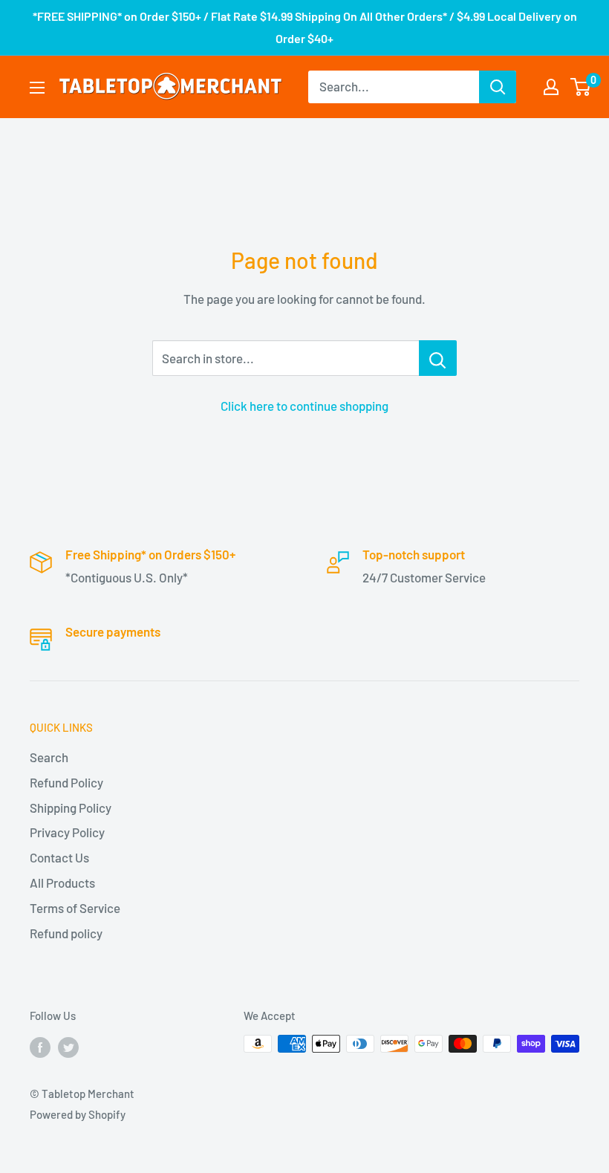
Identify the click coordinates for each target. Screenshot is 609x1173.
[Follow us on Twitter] (68, 1046)
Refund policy (66, 933)
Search (49, 757)
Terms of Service (75, 907)
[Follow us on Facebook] (40, 1046)
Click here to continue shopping (304, 405)
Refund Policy (66, 782)
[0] (581, 87)
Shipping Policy (70, 807)
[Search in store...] (438, 358)
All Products (62, 882)
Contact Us (59, 857)
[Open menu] (37, 88)
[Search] (497, 87)
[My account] (551, 87)
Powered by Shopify (78, 1114)
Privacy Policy (67, 832)
